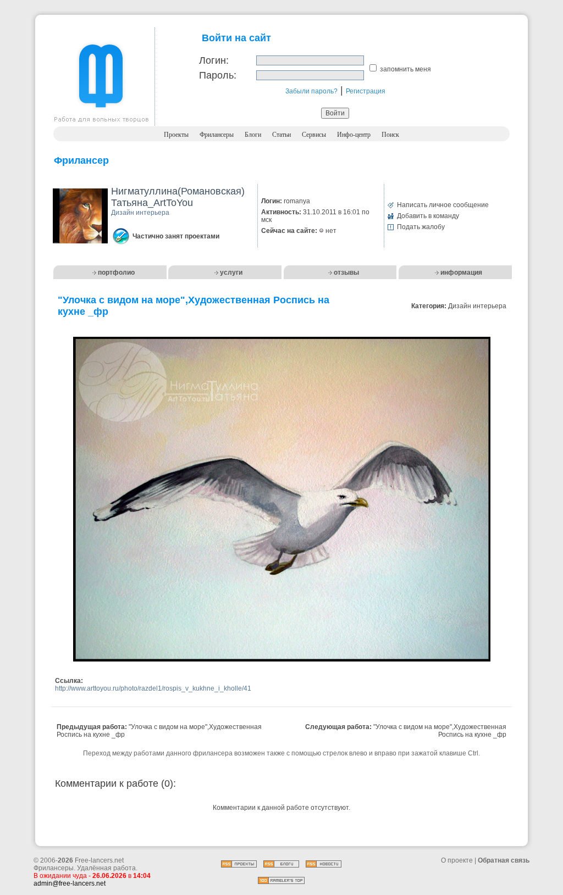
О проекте (457, 860)
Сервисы (314, 134)
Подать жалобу (421, 227)
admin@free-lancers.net (70, 883)
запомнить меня (405, 69)
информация (461, 272)
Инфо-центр (354, 134)
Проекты (176, 134)
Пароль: (217, 75)
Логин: (214, 60)
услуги (231, 272)
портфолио (116, 272)
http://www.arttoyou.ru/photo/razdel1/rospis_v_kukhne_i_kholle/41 (153, 688)
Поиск (390, 134)
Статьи (281, 134)
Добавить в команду (428, 216)
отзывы (346, 272)
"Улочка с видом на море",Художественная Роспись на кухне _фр (439, 730)
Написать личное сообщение (443, 205)
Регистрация (365, 91)
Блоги (253, 134)
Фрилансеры (217, 134)
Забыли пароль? (311, 91)
